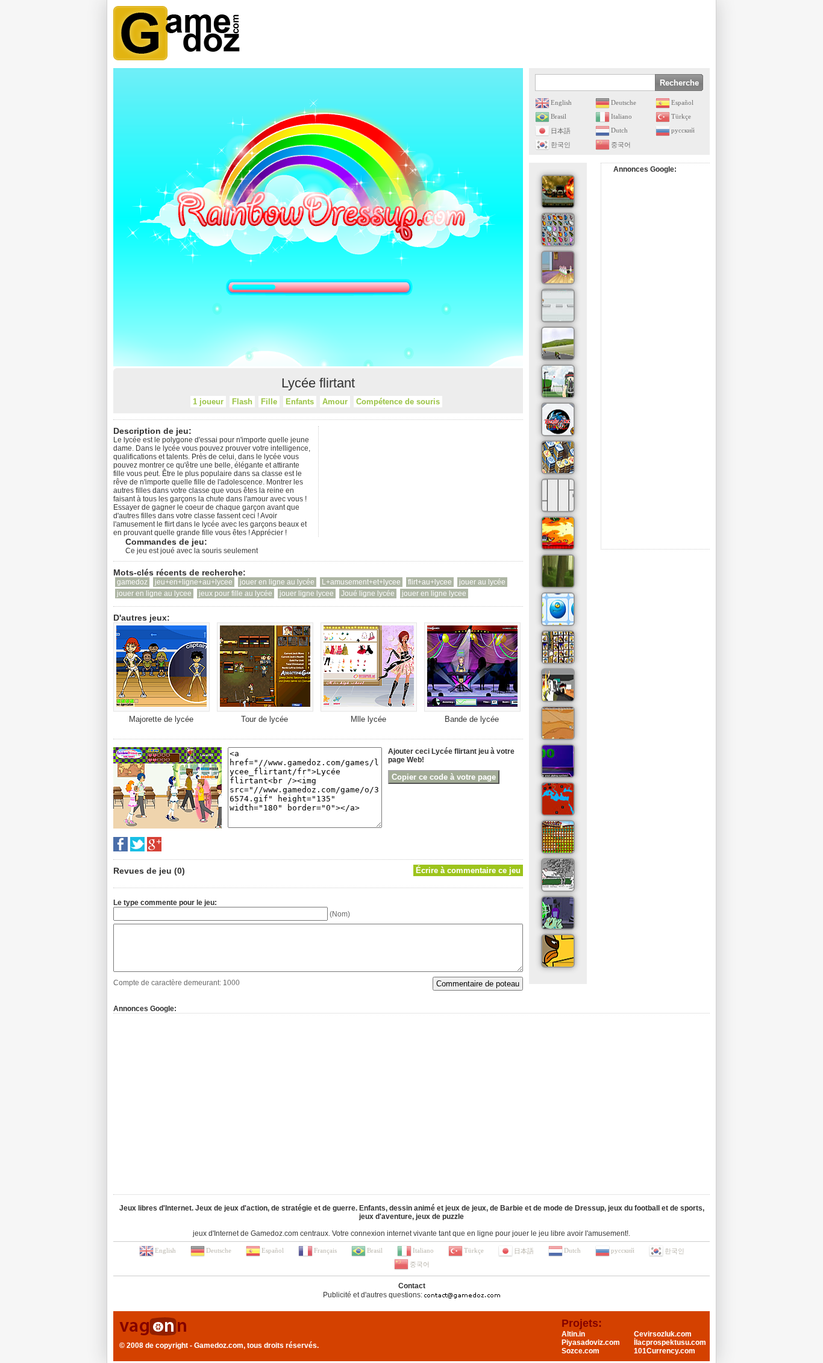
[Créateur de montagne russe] (558, 837)
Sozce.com (580, 1351)
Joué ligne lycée (368, 593)
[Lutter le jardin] (558, 381)
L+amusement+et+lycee (361, 582)
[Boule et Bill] (558, 875)
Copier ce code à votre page (444, 777)
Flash (242, 401)
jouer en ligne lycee (434, 593)
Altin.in (573, 1334)
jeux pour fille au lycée (235, 593)
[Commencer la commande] (558, 343)
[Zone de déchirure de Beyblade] (558, 419)
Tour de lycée (264, 719)
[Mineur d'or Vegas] (558, 723)
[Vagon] (152, 1327)
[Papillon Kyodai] (558, 229)
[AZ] (558, 495)
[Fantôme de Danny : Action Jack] (558, 913)
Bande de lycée (472, 719)
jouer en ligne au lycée (277, 582)
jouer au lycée (482, 582)
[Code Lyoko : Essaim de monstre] (558, 571)
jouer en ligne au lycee (154, 593)
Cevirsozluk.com (663, 1334)
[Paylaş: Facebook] (120, 844)
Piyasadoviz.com (591, 1342)
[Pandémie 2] (558, 799)
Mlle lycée (368, 719)
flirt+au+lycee (430, 582)
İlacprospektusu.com (670, 1342)
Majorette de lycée (161, 719)
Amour (335, 401)
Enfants (300, 401)
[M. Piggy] (558, 305)
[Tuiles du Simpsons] (558, 647)
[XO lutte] (558, 609)
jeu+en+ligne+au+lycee (194, 582)
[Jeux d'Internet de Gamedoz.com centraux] (176, 33)
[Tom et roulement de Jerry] (558, 267)
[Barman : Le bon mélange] (558, 533)
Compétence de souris (398, 401)
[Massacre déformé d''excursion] (558, 191)
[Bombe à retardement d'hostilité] (558, 685)
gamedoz (132, 582)
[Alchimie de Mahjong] (558, 457)
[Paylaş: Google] (154, 844)
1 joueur (208, 401)
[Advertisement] (490, 33)
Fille (269, 401)
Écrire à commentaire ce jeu (468, 870)
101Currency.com (664, 1351)
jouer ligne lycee (307, 593)
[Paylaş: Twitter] (137, 844)
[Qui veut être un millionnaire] (558, 761)
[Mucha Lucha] (558, 951)
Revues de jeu (142, 871)
